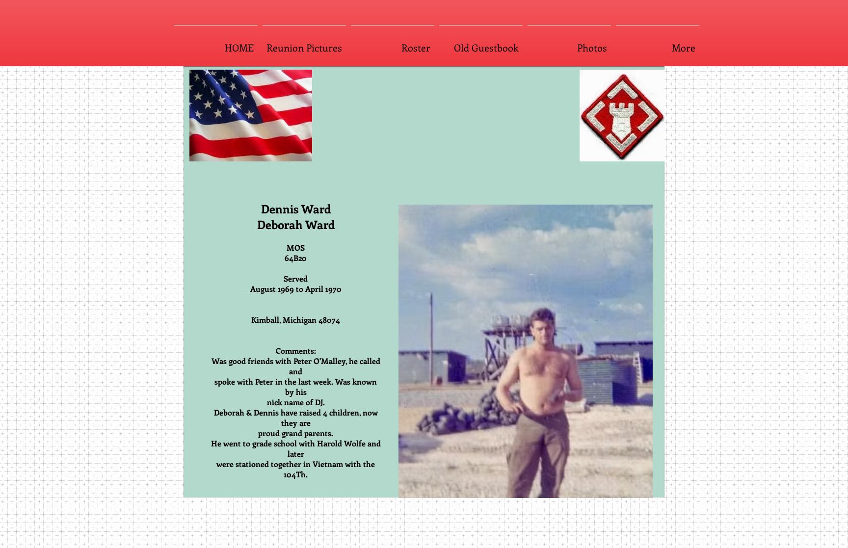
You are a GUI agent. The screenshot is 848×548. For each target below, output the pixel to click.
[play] (632, 489)
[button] (500, 351)
